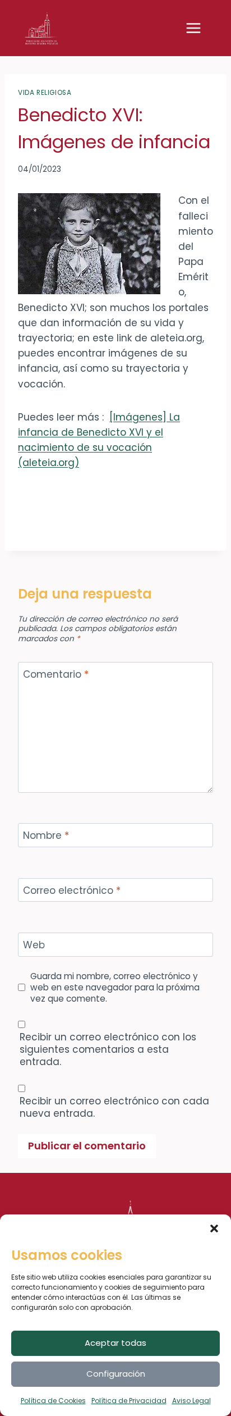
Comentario (56, 674)
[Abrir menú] (199, 27)
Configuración (115, 1374)
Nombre (46, 835)
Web (34, 945)
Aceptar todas (115, 1343)
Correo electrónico (72, 890)
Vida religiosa (44, 92)
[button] (214, 1228)
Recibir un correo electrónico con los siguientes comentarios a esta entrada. (108, 1049)
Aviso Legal (191, 1400)
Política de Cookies (53, 1400)
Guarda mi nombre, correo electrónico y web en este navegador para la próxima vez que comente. (115, 987)
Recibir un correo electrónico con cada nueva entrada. (114, 1107)
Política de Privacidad (129, 1400)
